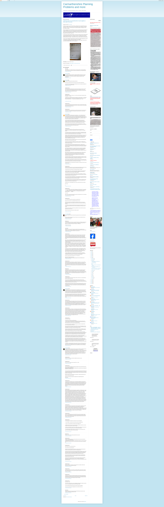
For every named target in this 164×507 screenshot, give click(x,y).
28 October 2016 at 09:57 (68, 305)
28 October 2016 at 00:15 (68, 286)
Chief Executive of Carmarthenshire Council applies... (95, 261)
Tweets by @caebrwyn (92, 231)
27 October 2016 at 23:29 (68, 274)
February (92, 277)
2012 (91, 282)
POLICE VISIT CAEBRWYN (93, 153)
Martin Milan (66, 114)
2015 (91, 279)
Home (75, 495)
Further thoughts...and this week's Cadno (75, 63)
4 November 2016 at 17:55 (68, 417)
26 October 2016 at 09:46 (68, 211)
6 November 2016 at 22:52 (68, 492)
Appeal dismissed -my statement (94, 176)
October (92, 260)
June (92, 273)
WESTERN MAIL (93, 330)
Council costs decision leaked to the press (94, 162)
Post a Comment (66, 494)
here (73, 61)
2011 (91, 283)
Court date (70, 24)
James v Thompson (92, 166)
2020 (91, 253)
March (92, 276)
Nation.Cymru (92, 289)
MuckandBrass (93, 311)
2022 (91, 251)
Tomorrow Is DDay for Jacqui (94, 323)
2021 (91, 252)
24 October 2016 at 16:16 (68, 101)
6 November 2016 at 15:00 (68, 478)
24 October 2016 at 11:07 (68, 85)
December (92, 258)
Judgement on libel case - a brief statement (94, 186)
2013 (91, 281)
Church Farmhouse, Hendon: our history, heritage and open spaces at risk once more (95, 303)
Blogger (85, 501)
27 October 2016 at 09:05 (68, 231)
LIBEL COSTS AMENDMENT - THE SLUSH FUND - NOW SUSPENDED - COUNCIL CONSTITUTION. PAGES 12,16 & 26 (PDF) (96, 328)
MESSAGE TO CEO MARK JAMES (94, 25)
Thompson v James (92, 172)
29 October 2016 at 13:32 (68, 363)
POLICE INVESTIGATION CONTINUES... (95, 155)
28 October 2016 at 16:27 (68, 345)
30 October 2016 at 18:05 (68, 378)
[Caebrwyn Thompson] (92, 238)
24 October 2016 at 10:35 (68, 71)
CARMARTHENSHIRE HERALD (94, 329)
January (92, 278)
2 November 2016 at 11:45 (68, 402)
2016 (91, 257)
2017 (91, 256)
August (92, 271)
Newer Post (64, 495)
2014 (91, 280)
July (92, 272)
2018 (91, 255)
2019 (91, 254)
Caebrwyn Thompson (92, 233)
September (92, 270)
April (92, 275)
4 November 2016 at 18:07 (68, 431)
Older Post (86, 495)
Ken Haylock (66, 73)
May (92, 274)
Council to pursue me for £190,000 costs (94, 164)
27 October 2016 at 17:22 (68, 266)
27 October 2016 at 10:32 (68, 258)
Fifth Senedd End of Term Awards (94, 309)
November (92, 259)
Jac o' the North (93, 292)
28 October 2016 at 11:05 (68, 315)
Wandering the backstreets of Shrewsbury (95, 287)
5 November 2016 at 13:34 (68, 466)
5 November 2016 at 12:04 (68, 461)
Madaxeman (92, 322)
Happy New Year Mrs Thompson (93, 174)
